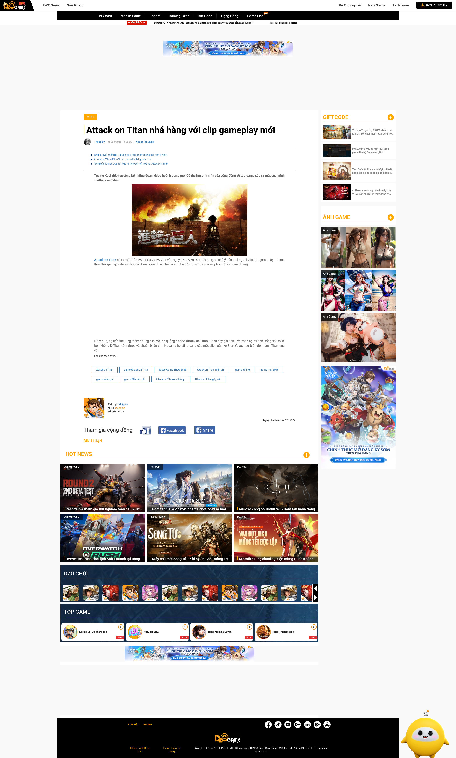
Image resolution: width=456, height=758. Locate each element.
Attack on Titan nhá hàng (170, 379)
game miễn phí (104, 379)
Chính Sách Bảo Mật (139, 750)
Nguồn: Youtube (145, 141)
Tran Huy (99, 141)
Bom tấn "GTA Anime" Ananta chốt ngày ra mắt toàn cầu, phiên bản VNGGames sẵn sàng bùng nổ (191, 509)
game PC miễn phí (134, 379)
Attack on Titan (104, 369)
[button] (315, 597)
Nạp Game (376, 5)
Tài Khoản (400, 5)
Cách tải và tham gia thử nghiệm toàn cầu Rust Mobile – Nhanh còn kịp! (103, 509)
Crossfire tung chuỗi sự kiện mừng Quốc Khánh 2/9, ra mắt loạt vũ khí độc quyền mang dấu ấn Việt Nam (276, 559)
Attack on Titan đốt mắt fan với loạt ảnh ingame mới (122, 159)
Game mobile (71, 466)
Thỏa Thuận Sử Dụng (172, 750)
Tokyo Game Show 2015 (172, 369)
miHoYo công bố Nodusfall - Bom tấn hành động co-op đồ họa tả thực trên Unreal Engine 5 (217, 23)
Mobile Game (131, 16)
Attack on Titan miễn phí (210, 369)
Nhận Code (372, 131)
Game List (255, 16)
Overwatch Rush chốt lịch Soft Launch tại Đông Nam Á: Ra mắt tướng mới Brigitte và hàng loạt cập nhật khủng (103, 559)
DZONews (51, 5)
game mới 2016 (269, 369)
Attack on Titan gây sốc (208, 379)
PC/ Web (105, 16)
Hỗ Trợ (147, 724)
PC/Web (155, 466)
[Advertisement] (228, 85)
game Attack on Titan (136, 369)
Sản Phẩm (75, 5)
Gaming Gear (179, 16)
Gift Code (205, 16)
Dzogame (119, 407)
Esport (155, 16)
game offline (242, 369)
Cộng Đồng (229, 16)
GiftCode (335, 117)
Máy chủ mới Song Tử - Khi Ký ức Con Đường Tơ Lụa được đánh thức (190, 559)
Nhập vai (123, 404)
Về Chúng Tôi (350, 5)
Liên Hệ (132, 724)
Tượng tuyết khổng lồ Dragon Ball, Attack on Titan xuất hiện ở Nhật (130, 154)
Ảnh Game (336, 217)
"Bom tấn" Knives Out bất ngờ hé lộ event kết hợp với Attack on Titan (131, 163)
